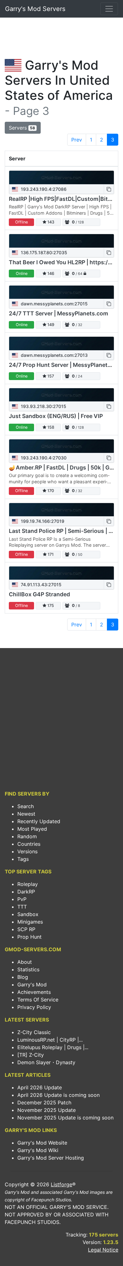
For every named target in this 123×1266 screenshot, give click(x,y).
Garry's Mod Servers (35, 9)
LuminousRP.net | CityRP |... (50, 1040)
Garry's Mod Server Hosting (50, 1158)
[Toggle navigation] (109, 9)
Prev (76, 140)
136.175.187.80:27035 (43, 252)
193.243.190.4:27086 (43, 189)
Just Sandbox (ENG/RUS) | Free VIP (56, 416)
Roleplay (27, 884)
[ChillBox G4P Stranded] (61, 573)
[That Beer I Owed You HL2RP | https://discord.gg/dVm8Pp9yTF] (61, 241)
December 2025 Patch (44, 1102)
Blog (22, 977)
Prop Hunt (29, 937)
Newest (26, 814)
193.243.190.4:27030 (43, 457)
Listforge (61, 1184)
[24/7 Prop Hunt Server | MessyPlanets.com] (61, 343)
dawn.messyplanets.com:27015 (54, 303)
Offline (21, 222)
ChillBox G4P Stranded (39, 594)
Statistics (28, 969)
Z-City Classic (34, 1032)
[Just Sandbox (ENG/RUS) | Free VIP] (61, 395)
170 (50, 490)
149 (50, 324)
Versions (27, 851)
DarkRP (26, 891)
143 (50, 222)
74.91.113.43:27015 (41, 584)
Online (21, 273)
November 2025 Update (46, 1110)
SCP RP (26, 929)
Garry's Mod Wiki (37, 1150)
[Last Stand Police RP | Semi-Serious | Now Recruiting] (61, 510)
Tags (23, 859)
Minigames (30, 922)
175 (50, 605)
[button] (109, 189)
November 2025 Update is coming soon (65, 1117)
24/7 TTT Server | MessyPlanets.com (58, 313)
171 (50, 554)
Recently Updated (38, 821)
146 (50, 273)
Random (27, 836)
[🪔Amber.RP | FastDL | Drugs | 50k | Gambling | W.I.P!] (61, 446)
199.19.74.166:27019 (42, 521)
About (24, 962)
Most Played (32, 829)
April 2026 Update (39, 1087)
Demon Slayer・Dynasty (46, 1062)
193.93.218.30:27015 (43, 406)
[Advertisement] (61, 39)
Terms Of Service (37, 999)
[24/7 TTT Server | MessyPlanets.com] (61, 292)
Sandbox (27, 914)
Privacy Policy (34, 1007)
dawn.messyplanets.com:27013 (54, 355)
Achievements (34, 992)
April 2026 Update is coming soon (58, 1095)
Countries (28, 844)
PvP (21, 899)
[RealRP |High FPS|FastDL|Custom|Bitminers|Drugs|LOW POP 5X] (61, 177)
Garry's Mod (32, 984)
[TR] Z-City (30, 1055)
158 (50, 427)
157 (50, 376)
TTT (22, 907)
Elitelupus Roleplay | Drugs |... (52, 1047)
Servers (22, 128)
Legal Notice (103, 1250)
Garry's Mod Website (42, 1143)
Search (25, 806)
